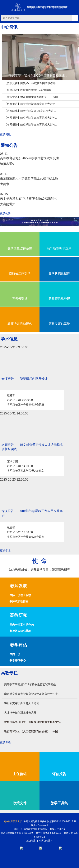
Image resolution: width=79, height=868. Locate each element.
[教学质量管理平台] (60, 847)
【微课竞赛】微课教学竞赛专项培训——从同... (32, 96)
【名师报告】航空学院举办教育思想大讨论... (31, 103)
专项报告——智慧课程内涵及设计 (25, 378)
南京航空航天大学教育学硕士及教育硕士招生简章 (29, 181)
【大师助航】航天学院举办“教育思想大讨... (30, 110)
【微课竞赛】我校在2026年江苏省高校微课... (36, 75)
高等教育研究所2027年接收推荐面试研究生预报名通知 (29, 161)
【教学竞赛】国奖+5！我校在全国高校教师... (31, 83)
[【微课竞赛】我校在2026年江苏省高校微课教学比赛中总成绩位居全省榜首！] (40, 56)
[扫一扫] (40, 847)
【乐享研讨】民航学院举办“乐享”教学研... (29, 90)
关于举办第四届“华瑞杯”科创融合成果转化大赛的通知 (28, 201)
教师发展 (18, 585)
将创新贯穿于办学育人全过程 (21, 703)
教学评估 (18, 644)
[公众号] (21, 847)
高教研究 (18, 615)
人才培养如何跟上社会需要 (20, 712)
